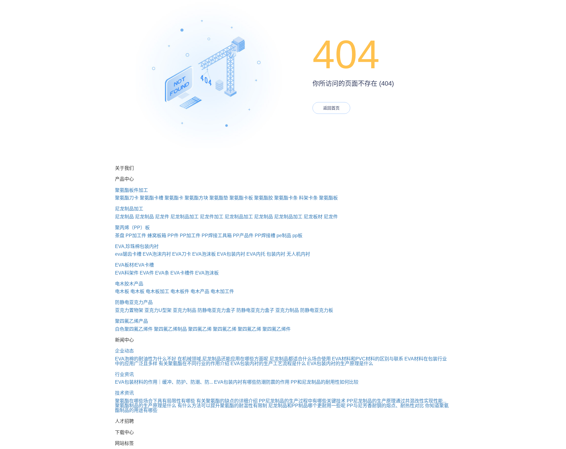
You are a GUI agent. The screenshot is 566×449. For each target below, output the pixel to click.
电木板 (122, 291)
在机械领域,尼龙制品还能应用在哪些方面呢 (222, 358)
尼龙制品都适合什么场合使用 (300, 358)
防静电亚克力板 (316, 310)
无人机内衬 (298, 254)
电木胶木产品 (129, 283)
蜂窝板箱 (156, 235)
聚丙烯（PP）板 (132, 227)
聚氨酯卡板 (241, 197)
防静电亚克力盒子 (216, 310)
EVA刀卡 (181, 254)
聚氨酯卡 (173, 197)
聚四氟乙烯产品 (131, 321)
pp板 (297, 235)
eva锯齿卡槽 (128, 254)
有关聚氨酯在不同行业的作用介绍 (194, 363)
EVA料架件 (127, 272)
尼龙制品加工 (129, 208)
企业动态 (124, 350)
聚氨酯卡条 (286, 197)
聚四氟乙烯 (200, 329)
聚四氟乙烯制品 (170, 329)
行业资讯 (124, 374)
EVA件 (147, 272)
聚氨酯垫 (218, 197)
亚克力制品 (184, 310)
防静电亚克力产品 (134, 302)
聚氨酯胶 (263, 197)
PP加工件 (136, 235)
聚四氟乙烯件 (276, 329)
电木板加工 (157, 291)
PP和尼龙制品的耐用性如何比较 (324, 382)
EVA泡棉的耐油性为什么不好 (145, 358)
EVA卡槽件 (182, 272)
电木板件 (179, 291)
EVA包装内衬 (231, 254)
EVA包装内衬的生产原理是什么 (340, 363)
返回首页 (331, 108)
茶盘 (119, 235)
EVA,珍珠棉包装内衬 (137, 246)
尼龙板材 (313, 216)
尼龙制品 (124, 216)
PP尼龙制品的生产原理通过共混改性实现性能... (396, 400)
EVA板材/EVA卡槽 (134, 264)
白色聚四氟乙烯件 (134, 329)
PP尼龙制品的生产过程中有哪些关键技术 (302, 400)
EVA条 (162, 272)
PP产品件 (243, 235)
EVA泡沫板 (204, 254)
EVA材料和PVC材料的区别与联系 (367, 358)
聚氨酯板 (328, 197)
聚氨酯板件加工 (131, 190)
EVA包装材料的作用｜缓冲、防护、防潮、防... (164, 382)
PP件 (173, 235)
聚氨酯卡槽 (151, 197)
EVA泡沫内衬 (157, 254)
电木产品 (199, 291)
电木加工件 (222, 291)
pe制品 (284, 235)
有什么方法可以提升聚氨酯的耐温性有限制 (222, 405)
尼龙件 (162, 216)
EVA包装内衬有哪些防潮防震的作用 (251, 382)
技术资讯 (124, 392)
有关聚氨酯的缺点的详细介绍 (227, 400)
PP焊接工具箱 (217, 235)
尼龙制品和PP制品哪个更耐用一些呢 (306, 405)
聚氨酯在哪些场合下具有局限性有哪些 (155, 400)
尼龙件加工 (211, 216)
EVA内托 (255, 254)
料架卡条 (308, 197)
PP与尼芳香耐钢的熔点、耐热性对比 (385, 405)
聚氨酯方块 (196, 197)
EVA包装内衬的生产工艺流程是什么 (268, 363)
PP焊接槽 (265, 235)
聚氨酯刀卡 (127, 197)
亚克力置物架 (129, 310)
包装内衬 (275, 254)
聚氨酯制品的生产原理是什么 (145, 405)
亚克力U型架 (158, 310)
